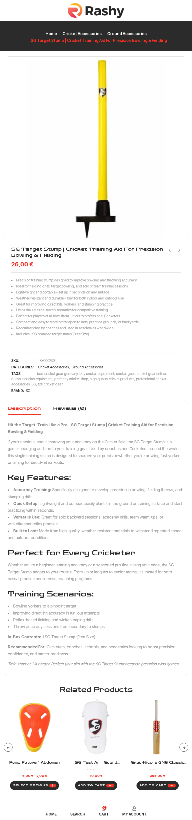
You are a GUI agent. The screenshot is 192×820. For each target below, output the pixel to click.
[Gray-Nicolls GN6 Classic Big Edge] (157, 728)
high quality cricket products (112, 379)
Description (24, 408)
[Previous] (8, 747)
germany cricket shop (71, 379)
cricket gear (125, 373)
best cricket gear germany (57, 373)
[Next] (184, 747)
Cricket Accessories (82, 33)
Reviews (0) (69, 408)
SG (34, 384)
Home (51, 33)
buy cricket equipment (97, 373)
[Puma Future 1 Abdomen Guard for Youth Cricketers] (35, 728)
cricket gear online (151, 373)
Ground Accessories (127, 33)
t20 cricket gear (50, 384)
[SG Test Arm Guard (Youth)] (96, 728)
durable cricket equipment (31, 379)
